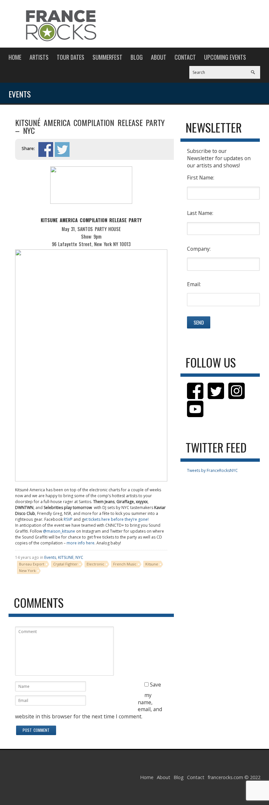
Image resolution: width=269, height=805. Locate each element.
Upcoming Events (225, 57)
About (158, 57)
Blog (137, 57)
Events (50, 557)
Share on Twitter (62, 149)
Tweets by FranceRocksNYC (212, 470)
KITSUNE (65, 557)
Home (15, 57)
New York (27, 570)
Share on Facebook (45, 149)
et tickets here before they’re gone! (116, 519)
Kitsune (151, 563)
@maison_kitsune (59, 531)
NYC (79, 557)
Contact (185, 57)
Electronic (95, 563)
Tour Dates (70, 57)
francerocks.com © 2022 (234, 777)
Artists (39, 57)
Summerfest (107, 57)
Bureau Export (31, 563)
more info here (80, 543)
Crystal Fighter (65, 563)
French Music (124, 563)
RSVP (68, 519)
